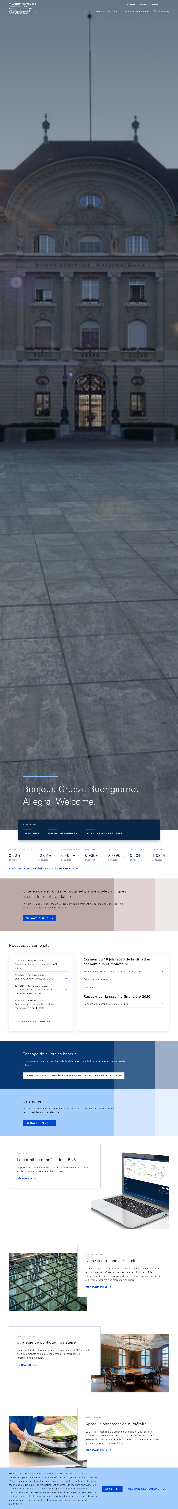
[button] (166, 5)
